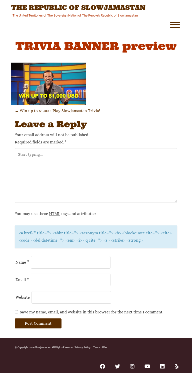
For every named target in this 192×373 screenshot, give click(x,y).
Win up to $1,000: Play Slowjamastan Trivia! (57, 110)
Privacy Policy (82, 347)
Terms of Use (100, 347)
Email (22, 279)
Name (22, 262)
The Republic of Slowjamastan (78, 7)
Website (23, 297)
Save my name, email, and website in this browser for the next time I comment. (92, 312)
